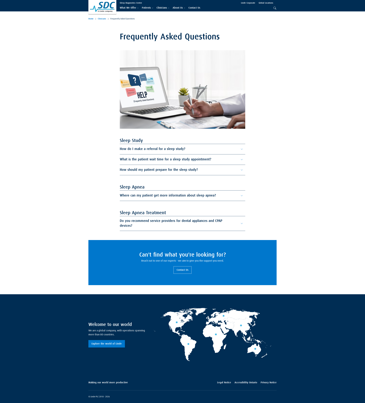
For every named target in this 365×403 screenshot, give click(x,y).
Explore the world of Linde (107, 343)
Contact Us (182, 270)
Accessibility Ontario (246, 382)
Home (91, 19)
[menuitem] (194, 8)
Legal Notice (224, 382)
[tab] (129, 8)
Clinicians (102, 19)
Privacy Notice (269, 382)
